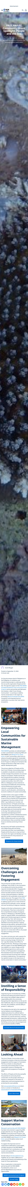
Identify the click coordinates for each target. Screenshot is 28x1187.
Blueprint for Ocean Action (14, 841)
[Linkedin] (8, 1184)
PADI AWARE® (5, 751)
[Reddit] (14, 1184)
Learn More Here (14, 1093)
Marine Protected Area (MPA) (16, 696)
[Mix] (17, 1184)
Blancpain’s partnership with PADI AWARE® (13, 1128)
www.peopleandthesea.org (11, 1086)
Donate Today (14, 1179)
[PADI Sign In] (26, 10)
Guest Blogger (9, 668)
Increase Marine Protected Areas (14, 1027)
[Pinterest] (11, 1184)
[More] (23, 1184)
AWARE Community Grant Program (14, 1175)
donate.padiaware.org (17, 1156)
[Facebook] (2, 1184)
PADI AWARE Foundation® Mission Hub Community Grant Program (14, 687)
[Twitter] (5, 1184)
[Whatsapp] (20, 1184)
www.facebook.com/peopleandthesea (12, 1089)
